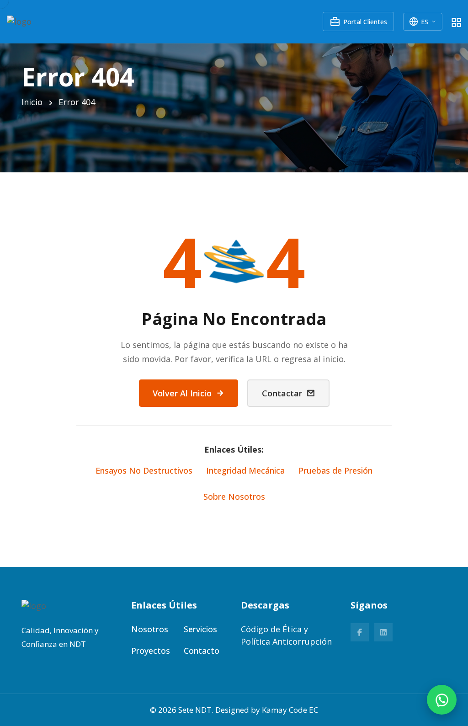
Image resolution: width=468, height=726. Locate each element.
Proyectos (150, 650)
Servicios (200, 629)
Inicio (32, 101)
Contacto (201, 650)
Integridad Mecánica (245, 470)
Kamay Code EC (290, 710)
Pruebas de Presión (335, 470)
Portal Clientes (365, 21)
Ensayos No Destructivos (144, 470)
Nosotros (149, 629)
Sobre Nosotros (234, 496)
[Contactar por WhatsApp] (442, 700)
